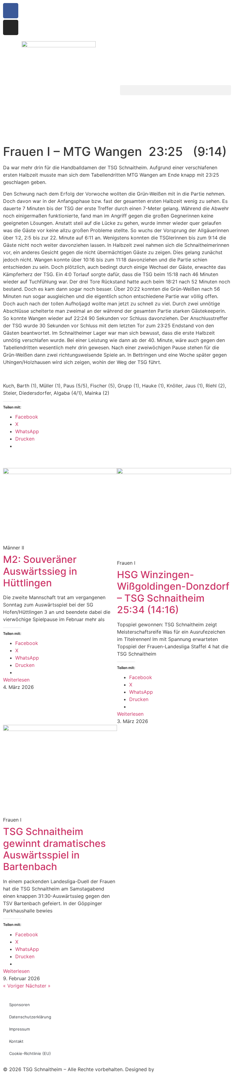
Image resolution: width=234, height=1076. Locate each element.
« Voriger (13, 986)
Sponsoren (19, 1004)
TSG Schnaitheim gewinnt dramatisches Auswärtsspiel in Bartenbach (54, 849)
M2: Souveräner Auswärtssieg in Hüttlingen (40, 571)
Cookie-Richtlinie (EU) (30, 1053)
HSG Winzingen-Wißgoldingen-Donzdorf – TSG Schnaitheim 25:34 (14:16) (173, 592)
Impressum (19, 1029)
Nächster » (38, 986)
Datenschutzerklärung (30, 1016)
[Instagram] (10, 27)
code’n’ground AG (176, 1069)
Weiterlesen (16, 680)
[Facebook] (10, 10)
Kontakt (16, 1041)
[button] (175, 90)
